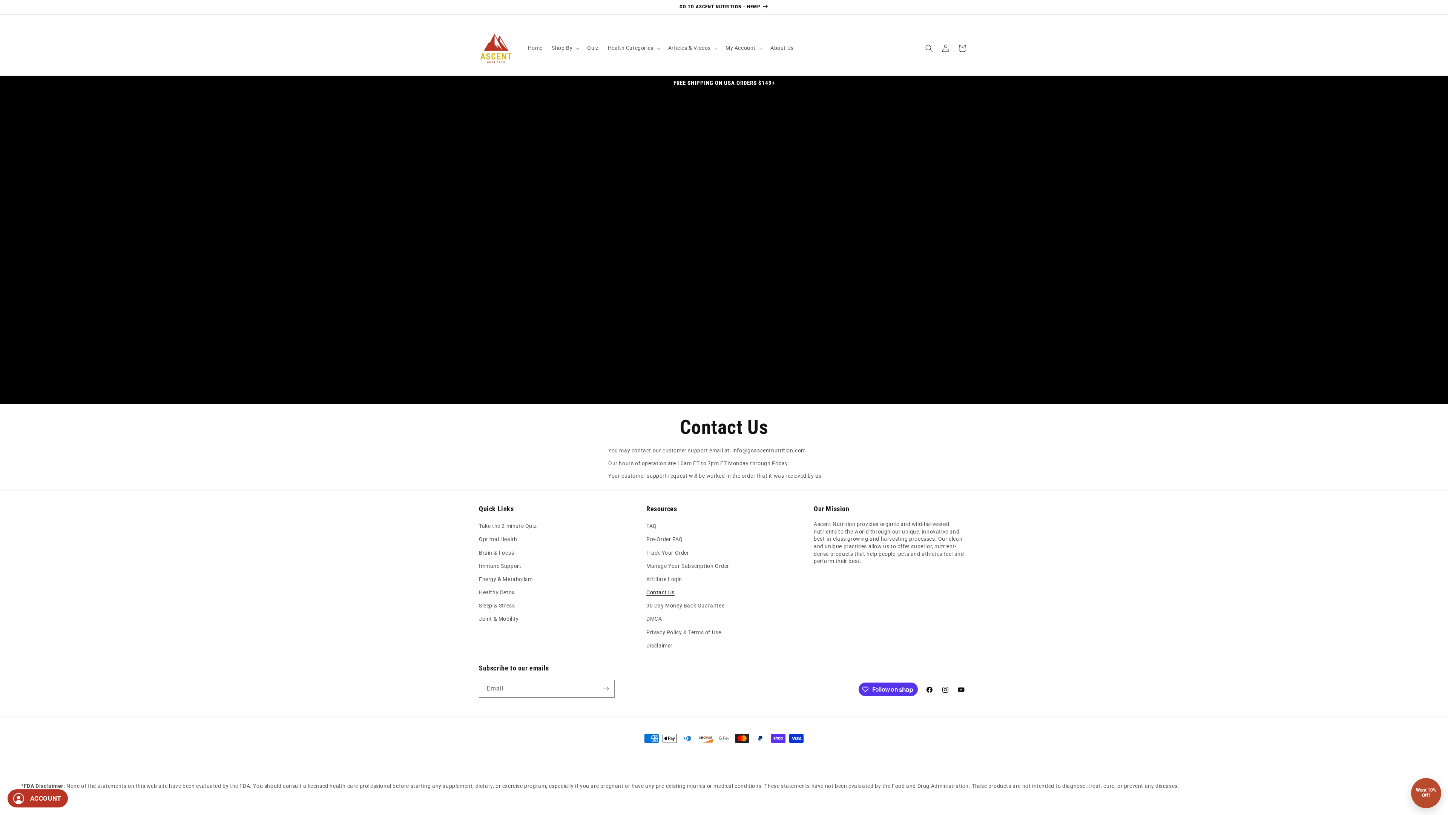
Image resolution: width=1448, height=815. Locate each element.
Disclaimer (659, 646)
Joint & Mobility (499, 619)
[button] (565, 48)
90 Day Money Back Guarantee (685, 606)
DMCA (654, 619)
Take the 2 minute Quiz (508, 526)
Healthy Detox (497, 592)
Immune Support (500, 566)
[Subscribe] (606, 689)
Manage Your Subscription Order (687, 566)
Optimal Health (498, 539)
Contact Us (660, 592)
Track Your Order (667, 553)
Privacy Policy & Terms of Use (683, 632)
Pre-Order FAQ (664, 539)
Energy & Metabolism (505, 579)
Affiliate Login (664, 579)
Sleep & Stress (497, 606)
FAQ (651, 526)
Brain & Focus (496, 553)
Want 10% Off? (1426, 792)
